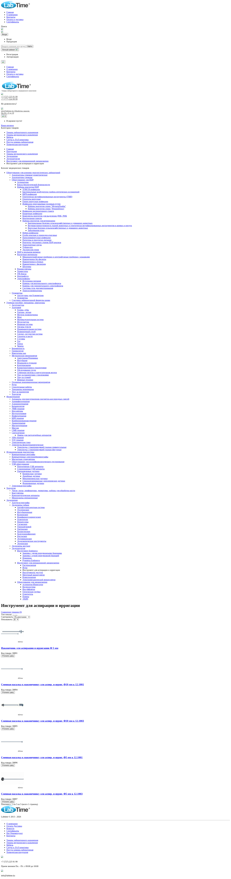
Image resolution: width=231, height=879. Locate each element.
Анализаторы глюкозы (22, 177)
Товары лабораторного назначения (22, 132)
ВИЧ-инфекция (29, 194)
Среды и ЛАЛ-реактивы (17, 140)
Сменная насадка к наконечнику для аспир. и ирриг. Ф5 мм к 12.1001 (42, 757)
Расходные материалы (27, 254)
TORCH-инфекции (31, 189)
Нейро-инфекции (30, 233)
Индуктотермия (19, 413)
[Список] (16, 615)
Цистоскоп (22, 536)
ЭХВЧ (25, 599)
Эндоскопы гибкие (20, 505)
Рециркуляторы (24, 269)
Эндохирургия (18, 548)
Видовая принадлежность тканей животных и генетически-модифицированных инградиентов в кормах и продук (80, 225)
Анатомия (16, 307)
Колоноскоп (22, 515)
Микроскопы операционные (25, 498)
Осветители (22, 519)
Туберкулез (27, 247)
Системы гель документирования (37, 288)
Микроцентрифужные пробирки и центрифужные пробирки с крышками (56, 257)
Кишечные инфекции (32, 213)
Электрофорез (23, 278)
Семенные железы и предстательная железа (37, 372)
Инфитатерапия (19, 416)
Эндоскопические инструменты (31, 541)
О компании (12, 15)
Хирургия (16, 394)
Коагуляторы (18, 493)
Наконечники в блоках (32, 262)
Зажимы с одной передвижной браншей (40, 555)
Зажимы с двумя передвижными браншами (42, 553)
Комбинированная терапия (24, 421)
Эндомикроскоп (24, 539)
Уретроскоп (22, 529)
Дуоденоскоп (23, 510)
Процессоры (22, 522)
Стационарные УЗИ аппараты (31, 469)
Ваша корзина (7, 125)
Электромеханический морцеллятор (38, 580)
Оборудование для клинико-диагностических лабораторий (33, 172)
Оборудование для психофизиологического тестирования (38, 462)
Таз (18, 341)
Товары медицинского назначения (22, 135)
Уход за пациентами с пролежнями (33, 375)
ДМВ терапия (18, 409)
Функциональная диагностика (20, 452)
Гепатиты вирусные (31, 199)
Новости (10, 828)
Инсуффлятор (28, 589)
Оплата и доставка (14, 19)
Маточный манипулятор (33, 575)
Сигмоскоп (22, 524)
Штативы (26, 266)
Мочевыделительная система (30, 319)
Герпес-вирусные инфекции (35, 201)
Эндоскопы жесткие (21, 546)
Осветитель (27, 594)
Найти (29, 46)
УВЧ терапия (18, 437)
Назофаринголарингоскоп (29, 517)
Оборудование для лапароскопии (32, 582)
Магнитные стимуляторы (23, 459)
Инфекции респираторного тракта (38, 211)
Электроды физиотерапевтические (27, 445)
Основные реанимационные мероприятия (31, 382)
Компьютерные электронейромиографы (30, 457)
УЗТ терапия (17, 440)
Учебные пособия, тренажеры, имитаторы (25, 303)
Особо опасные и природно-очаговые (39, 235)
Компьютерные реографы (23, 454)
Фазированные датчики (33, 483)
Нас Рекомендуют (14, 833)
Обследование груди (26, 370)
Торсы (20, 343)
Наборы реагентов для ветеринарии (38, 221)
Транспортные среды (32, 245)
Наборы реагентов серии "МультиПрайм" (47, 206)
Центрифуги (23, 276)
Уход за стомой (24, 377)
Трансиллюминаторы (32, 290)
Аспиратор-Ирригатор (32, 584)
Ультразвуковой (24, 527)
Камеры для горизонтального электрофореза (42, 286)
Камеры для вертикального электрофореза (41, 283)
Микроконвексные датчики (35, 478)
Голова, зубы (23, 310)
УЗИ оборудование (20, 464)
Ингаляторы (17, 411)
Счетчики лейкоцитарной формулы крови (31, 300)
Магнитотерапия (19, 425)
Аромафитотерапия (21, 401)
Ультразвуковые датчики (28, 471)
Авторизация (12, 57)
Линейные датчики (31, 476)
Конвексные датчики (32, 474)
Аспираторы (23, 182)
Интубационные (24, 512)
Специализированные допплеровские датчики (43, 481)
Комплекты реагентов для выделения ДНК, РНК (44, 216)
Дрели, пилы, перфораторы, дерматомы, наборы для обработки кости (43, 490)
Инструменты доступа (32, 572)
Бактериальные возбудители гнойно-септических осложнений (50, 192)
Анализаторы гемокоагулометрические (29, 175)
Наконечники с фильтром (34, 264)
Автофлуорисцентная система (31, 507)
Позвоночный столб (26, 331)
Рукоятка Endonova (31, 560)
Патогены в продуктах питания (36, 240)
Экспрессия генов (30, 250)
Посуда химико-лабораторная (19, 142)
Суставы (21, 339)
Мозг (19, 317)
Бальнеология (18, 406)
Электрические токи (21, 442)
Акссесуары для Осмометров (30, 295)
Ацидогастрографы (21, 502)
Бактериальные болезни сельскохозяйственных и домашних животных (60, 223)
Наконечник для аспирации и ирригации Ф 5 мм (29, 648)
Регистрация (12, 54)
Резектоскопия (29, 577)
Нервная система (25, 324)
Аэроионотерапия (20, 404)
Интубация (22, 360)
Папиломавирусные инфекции (36, 237)
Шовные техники (25, 380)
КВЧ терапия (18, 418)
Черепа (20, 346)
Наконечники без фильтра (34, 259)
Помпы (25, 596)
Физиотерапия (13, 396)
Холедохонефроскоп (26, 534)
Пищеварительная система (29, 329)
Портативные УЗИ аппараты (30, 466)
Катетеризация (24, 365)
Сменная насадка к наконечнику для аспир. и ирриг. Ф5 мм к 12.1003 (42, 793)
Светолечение (18, 433)
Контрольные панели (32, 218)
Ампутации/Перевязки (27, 358)
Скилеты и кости (25, 336)
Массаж (15, 428)
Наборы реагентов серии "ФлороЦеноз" (46, 209)
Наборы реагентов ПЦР (28, 187)
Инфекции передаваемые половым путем (41, 204)
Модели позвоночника (27, 315)
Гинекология (17, 351)
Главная (10, 12)
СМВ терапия (18, 430)
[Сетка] (13, 615)
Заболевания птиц (36, 230)
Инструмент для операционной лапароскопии (38, 563)
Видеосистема (28, 587)
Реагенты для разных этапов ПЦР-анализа (41, 242)
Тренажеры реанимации (23, 389)
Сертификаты (12, 22)
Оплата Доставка (14, 826)
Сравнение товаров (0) (11, 612)
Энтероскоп (22, 543)
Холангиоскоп (23, 531)
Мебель (9, 137)
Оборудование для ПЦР (23, 180)
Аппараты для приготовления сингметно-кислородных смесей (40, 399)
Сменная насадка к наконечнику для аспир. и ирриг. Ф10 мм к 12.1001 (42, 684)
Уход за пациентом (20, 392)
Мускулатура (23, 322)
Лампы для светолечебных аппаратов (34, 435)
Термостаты (22, 271)
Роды (14, 384)
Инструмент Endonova (27, 551)
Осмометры (17, 293)
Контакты (10, 17)
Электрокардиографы (22, 486)
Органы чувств (24, 327)
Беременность (18, 348)
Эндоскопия (12, 500)
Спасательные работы (22, 387)
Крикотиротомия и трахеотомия (31, 368)
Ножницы (27, 558)
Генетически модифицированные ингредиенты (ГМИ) (47, 197)
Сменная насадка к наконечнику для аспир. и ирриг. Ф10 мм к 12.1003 (42, 720)
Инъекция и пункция (26, 363)
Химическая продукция (17, 144)
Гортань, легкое (24, 312)
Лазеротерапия (18, 423)
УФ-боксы (21, 274)
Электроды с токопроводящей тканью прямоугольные (41, 447)
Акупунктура (18, 305)
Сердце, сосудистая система (30, 334)
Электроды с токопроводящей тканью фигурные (39, 449)
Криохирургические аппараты (26, 495)
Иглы (24, 568)
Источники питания (31, 281)
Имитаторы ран (19, 353)
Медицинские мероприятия (24, 356)
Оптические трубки (31, 592)
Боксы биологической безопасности (33, 184)
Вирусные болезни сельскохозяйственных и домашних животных (58, 228)
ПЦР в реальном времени (29, 252)
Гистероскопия (29, 565)
